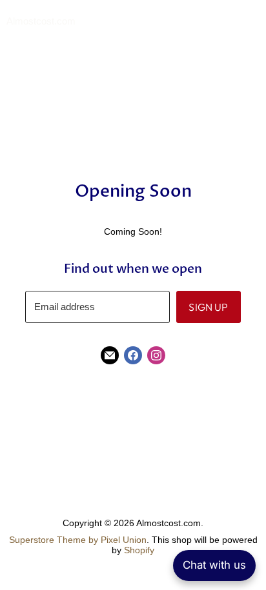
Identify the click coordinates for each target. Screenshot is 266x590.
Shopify (139, 550)
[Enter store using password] (253, 22)
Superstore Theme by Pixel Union (78, 540)
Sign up (208, 306)
